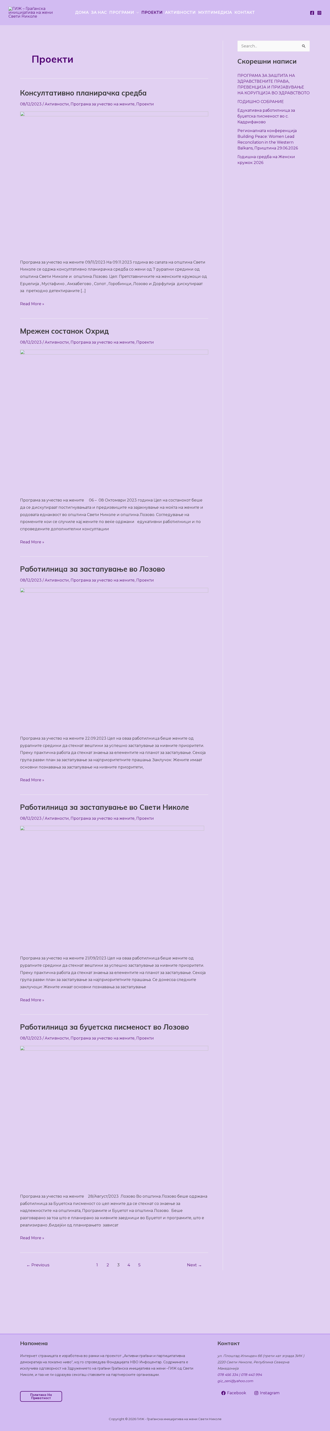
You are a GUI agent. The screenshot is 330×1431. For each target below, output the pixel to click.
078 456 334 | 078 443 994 (239, 1374)
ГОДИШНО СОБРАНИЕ (260, 101)
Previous (38, 1264)
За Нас (99, 12)
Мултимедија (215, 12)
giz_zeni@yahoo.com (235, 1381)
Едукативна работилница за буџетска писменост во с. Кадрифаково (266, 116)
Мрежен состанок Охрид (64, 331)
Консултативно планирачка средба (83, 92)
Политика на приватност (41, 1396)
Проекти (152, 12)
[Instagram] (319, 13)
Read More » (32, 303)
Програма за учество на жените (103, 104)
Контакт (244, 12)
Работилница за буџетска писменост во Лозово (104, 1027)
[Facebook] (312, 13)
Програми (121, 12)
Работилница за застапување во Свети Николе (104, 807)
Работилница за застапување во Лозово (92, 569)
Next (194, 1264)
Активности (180, 12)
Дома (82, 12)
